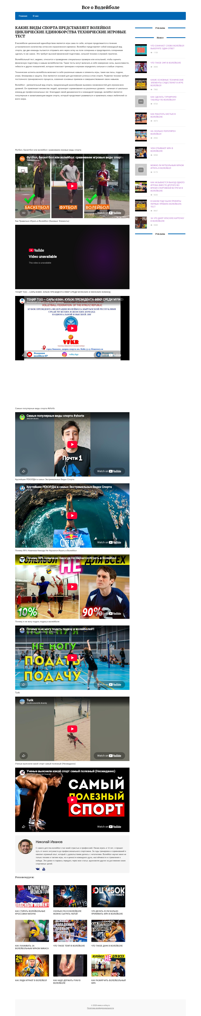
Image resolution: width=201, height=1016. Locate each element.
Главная (23, 15)
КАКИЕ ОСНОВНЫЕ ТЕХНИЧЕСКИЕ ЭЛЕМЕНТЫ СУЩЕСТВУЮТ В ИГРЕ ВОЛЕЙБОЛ (167, 82)
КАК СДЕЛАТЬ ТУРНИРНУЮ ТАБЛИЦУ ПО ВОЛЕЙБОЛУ (163, 98)
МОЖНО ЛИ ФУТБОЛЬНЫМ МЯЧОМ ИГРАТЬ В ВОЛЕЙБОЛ (167, 166)
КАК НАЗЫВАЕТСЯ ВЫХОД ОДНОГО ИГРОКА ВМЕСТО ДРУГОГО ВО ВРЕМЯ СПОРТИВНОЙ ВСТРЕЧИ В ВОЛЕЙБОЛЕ (168, 186)
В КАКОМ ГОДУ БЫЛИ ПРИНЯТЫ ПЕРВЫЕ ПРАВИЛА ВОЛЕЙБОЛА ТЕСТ (166, 204)
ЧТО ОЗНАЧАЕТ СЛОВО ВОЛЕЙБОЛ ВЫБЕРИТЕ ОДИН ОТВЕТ (167, 47)
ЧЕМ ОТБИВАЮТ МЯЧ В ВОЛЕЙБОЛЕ (162, 149)
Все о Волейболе (100, 7)
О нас (36, 15)
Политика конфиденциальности (100, 1008)
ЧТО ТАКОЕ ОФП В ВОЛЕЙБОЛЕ (166, 62)
